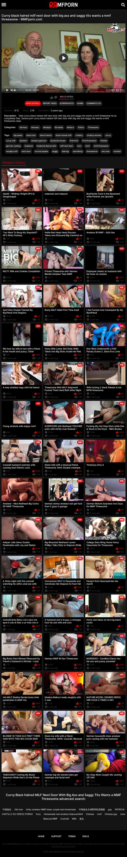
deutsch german (38, 140)
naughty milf (12, 151)
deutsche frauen (58, 140)
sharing (65, 151)
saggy (55, 151)
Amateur (35, 127)
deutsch (23, 140)
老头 (81, 818)
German (23, 127)
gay (110, 809)
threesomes (92, 151)
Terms (72, 836)
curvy (108, 135)
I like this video (51, 97)
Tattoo (81, 127)
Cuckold (64, 818)
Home (41, 836)
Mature (70, 127)
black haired (46, 135)
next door (26, 151)
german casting (13, 146)
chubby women (94, 135)
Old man (18, 809)
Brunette (59, 127)
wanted (117, 151)
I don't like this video (55, 97)
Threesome (93, 127)
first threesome (89, 140)
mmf (87, 146)
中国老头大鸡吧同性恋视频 (92, 809)
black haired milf (63, 135)
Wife (74, 818)
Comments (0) (94, 103)
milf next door (66, 146)
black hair (31, 135)
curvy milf (10, 140)
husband (29, 146)
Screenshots (67, 103)
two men (105, 151)
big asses (18, 135)
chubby (79, 135)
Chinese (90, 814)
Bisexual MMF (50, 818)
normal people (41, 151)
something (78, 151)
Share (80, 103)
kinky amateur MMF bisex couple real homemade (51, 809)
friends (104, 140)
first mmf (74, 140)
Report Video (50, 103)
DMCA (85, 836)
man (79, 146)
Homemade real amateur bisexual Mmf (63, 814)
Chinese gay (111, 814)
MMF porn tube (60, 852)
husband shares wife (46, 146)
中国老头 (7, 809)
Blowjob (47, 127)
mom (122, 814)
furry (38, 814)
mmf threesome (101, 146)
